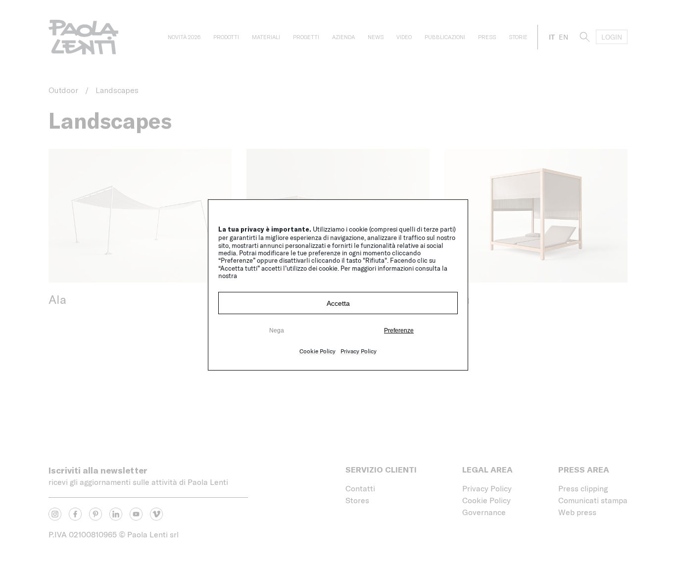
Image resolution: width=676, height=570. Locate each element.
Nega (276, 330)
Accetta (338, 303)
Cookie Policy (317, 350)
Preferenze (399, 330)
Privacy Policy (358, 350)
